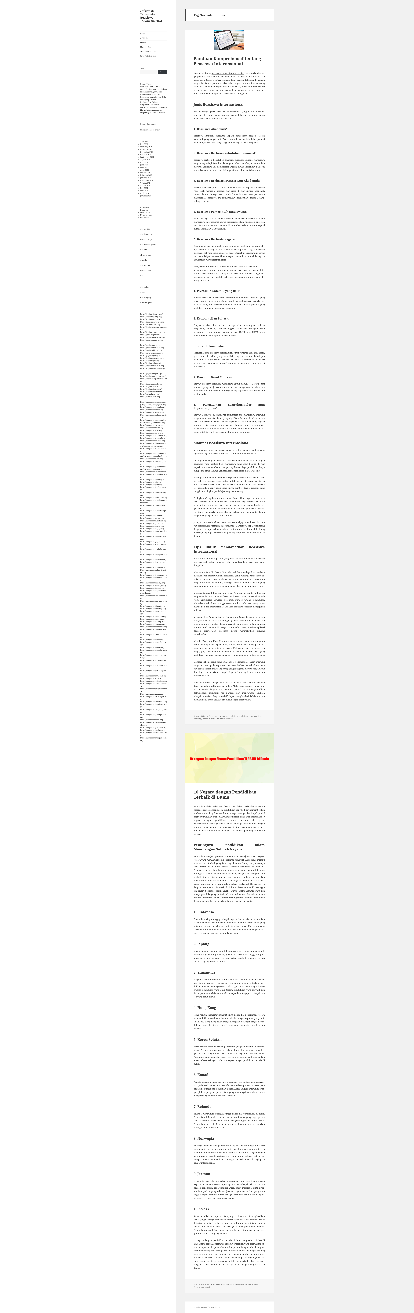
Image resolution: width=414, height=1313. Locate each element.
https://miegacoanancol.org (151, 720)
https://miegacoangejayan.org (154, 404)
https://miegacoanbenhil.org (155, 456)
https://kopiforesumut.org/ (151, 319)
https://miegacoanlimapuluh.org (153, 701)
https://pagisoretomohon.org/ (152, 348)
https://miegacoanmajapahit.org (153, 554)
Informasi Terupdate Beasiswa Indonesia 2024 (151, 16)
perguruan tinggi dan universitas (228, 73)
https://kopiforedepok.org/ (151, 384)
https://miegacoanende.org (154, 422)
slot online (144, 287)
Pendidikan (145, 212)
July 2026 (144, 144)
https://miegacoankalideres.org (153, 472)
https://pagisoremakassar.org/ (152, 337)
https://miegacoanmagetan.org (152, 619)
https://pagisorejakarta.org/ (151, 340)
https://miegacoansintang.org (152, 412)
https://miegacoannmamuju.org (153, 608)
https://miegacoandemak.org (152, 694)
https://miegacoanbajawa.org (152, 588)
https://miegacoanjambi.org (151, 515)
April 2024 (144, 193)
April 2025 (144, 170)
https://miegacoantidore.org (151, 428)
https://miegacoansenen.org (153, 446)
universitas (144, 217)
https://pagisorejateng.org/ (151, 355)
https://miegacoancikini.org (151, 459)
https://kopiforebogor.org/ (151, 389)
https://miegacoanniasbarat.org (153, 616)
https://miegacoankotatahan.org (153, 435)
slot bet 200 (145, 229)
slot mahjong (145, 297)
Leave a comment (226, 718)
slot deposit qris (146, 234)
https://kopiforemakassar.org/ (152, 368)
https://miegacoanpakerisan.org (153, 727)
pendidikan (243, 716)
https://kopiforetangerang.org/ (152, 332)
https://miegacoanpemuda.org (152, 407)
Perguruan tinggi (256, 716)
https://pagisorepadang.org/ (151, 353)
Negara (231, 1284)
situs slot (143, 260)
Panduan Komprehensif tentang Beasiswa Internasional (227, 61)
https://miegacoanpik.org (150, 482)
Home (142, 34)
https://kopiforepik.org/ (149, 360)
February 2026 (146, 147)
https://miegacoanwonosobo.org (153, 438)
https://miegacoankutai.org (151, 678)
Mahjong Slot (145, 47)
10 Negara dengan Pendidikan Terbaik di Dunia (225, 794)
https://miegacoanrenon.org (151, 410)
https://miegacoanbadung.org (152, 621)
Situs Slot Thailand (148, 56)
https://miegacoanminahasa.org (153, 521)
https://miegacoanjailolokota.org (153, 681)
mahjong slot (145, 270)
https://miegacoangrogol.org (155, 469)
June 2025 (144, 165)
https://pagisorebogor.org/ (151, 373)
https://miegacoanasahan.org (152, 647)
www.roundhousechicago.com (208, 823)
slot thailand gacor (148, 244)
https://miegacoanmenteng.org (153, 479)
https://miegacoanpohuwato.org (153, 567)
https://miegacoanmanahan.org (153, 559)
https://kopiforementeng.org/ (152, 358)
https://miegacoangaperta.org (152, 541)
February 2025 (146, 175)
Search (143, 68)
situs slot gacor (146, 302)
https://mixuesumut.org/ (150, 397)
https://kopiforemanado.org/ (152, 391)
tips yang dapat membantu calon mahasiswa (242, 558)
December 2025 (146, 149)
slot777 (143, 275)
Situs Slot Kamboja (148, 51)
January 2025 (145, 178)
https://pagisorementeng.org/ (152, 345)
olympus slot (145, 255)
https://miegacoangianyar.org (152, 523)
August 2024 (145, 185)
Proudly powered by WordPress (207, 1307)
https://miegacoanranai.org (151, 433)
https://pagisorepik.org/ (150, 335)
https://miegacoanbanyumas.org (153, 575)
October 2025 (145, 154)
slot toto (143, 250)
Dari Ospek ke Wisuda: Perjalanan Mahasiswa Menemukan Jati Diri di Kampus (153, 105)
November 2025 (146, 152)
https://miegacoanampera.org (152, 441)
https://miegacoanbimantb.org (152, 606)
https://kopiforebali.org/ (150, 386)
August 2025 (145, 159)
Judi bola (144, 38)
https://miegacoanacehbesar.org (153, 627)
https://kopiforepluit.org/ (150, 363)
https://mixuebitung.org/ (150, 324)
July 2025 (144, 162)
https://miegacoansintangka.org (153, 585)
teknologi (197, 718)
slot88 (142, 292)
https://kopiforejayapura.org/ (152, 322)
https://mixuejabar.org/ (149, 394)
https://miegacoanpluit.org (151, 484)
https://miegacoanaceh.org (151, 430)
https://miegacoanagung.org (151, 425)
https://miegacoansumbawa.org (153, 676)
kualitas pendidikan (230, 716)
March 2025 (145, 172)
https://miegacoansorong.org (152, 518)
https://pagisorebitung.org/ (151, 350)
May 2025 (144, 167)
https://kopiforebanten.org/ (151, 314)
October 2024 (145, 183)
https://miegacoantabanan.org (152, 624)
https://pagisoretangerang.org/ (152, 376)
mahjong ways (146, 239)
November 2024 (146, 180)
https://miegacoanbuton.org (151, 639)
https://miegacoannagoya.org (152, 528)
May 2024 (144, 190)
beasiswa (144, 210)
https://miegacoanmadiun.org (152, 730)
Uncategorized (146, 215)
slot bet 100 (145, 265)
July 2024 (144, 188)
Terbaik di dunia (208, 718)
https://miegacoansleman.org (152, 526)
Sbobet (143, 42)
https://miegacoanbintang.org (152, 583)
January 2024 (145, 196)
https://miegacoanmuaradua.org (153, 497)
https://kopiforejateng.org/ (151, 317)
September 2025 (147, 157)
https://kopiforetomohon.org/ (152, 366)
